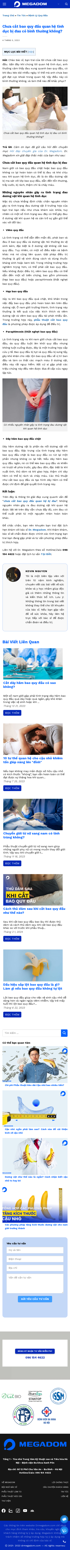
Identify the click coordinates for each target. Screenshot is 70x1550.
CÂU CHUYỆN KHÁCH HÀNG (55, 1487)
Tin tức (21, 15)
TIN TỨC (64, 1492)
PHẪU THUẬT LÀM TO (11, 1492)
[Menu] (4, 4)
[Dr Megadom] (30, 4)
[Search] (66, 4)
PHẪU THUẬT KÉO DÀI (12, 1496)
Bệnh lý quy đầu (38, 15)
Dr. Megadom (37, 529)
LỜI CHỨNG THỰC (60, 1482)
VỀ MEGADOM (8, 1482)
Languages (58, 4)
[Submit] (64, 1033)
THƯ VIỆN (6, 1501)
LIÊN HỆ (64, 1496)
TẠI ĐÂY (46, 554)
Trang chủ (8, 15)
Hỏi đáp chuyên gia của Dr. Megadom (36, 151)
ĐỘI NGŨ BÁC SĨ (9, 1487)
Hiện (30, 51)
